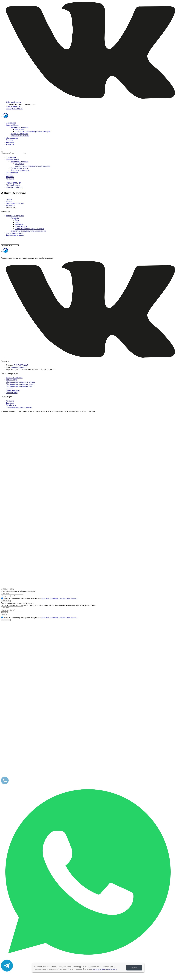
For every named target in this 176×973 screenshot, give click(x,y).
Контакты (10, 144)
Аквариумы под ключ (19, 127)
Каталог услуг (11, 380)
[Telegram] (7, 971)
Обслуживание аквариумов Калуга (20, 384)
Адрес (8, 369)
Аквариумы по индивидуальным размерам (32, 131)
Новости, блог (11, 393)
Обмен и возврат (13, 391)
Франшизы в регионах (20, 136)
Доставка (9, 140)
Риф (17, 220)
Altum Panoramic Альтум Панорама (29, 229)
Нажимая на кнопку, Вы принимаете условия (40, 598)
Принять (134, 968)
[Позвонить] (5, 784)
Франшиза (10, 142)
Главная (9, 199)
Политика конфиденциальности (19, 407)
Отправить (6, 601)
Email (8, 367)
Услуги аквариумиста (19, 134)
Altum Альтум (21, 227)
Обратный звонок (13, 102)
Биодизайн (19, 129)
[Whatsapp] (88, 958)
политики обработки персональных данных (59, 598)
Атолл (17, 222)
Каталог (9, 201)
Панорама (19, 224)
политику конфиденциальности (104, 969)
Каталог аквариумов (14, 378)
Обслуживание (12, 138)
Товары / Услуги (12, 125)
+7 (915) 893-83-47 (13, 106)
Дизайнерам (11, 405)
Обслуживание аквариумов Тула (19, 386)
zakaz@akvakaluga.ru (14, 109)
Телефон (9, 365)
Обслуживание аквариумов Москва (20, 382)
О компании (11, 123)
